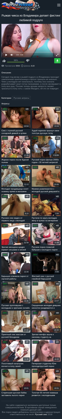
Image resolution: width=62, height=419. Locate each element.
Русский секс (41, 414)
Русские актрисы (21, 98)
